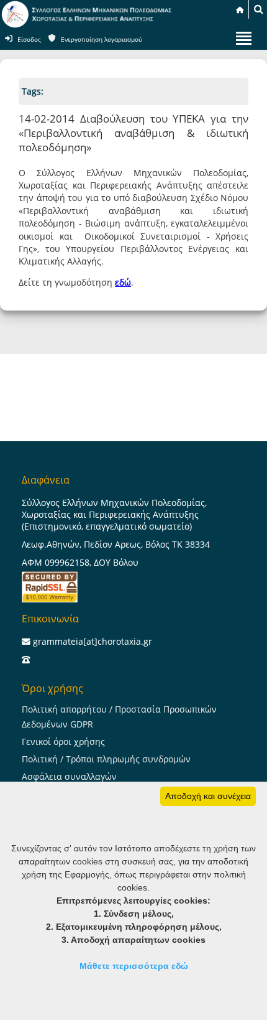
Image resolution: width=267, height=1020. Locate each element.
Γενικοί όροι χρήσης (63, 741)
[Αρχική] (239, 9)
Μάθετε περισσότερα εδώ (133, 966)
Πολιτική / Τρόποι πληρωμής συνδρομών (106, 759)
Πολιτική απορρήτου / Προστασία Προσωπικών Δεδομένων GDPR (119, 716)
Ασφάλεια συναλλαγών (69, 776)
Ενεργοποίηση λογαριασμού (101, 39)
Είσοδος (29, 39)
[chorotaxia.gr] (87, 25)
